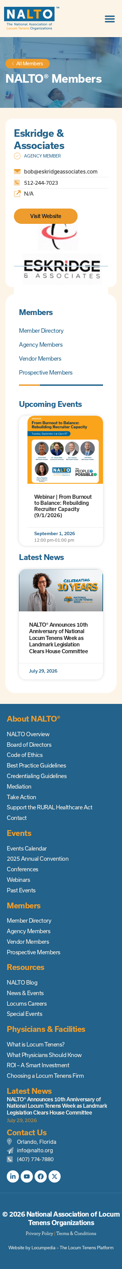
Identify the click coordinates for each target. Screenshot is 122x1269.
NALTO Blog (22, 982)
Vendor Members (40, 359)
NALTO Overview (28, 734)
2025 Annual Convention (37, 859)
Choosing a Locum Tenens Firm (45, 1076)
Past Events (21, 890)
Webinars (18, 880)
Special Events (24, 1014)
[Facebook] (41, 1176)
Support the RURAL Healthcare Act (49, 807)
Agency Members (40, 345)
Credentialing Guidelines (36, 776)
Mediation (19, 787)
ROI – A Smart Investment (38, 1065)
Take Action (21, 797)
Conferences (22, 869)
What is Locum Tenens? (35, 1044)
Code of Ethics (24, 755)
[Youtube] (27, 1176)
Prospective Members (46, 372)
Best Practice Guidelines (36, 765)
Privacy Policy (39, 1233)
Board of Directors (29, 745)
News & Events (25, 993)
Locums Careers (26, 1004)
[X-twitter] (54, 1176)
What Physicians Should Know (44, 1055)
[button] (110, 19)
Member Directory (41, 331)
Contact (17, 818)
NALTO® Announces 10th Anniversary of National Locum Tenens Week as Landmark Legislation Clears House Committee (58, 638)
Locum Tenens (82, 1248)
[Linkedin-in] (13, 1176)
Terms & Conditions (76, 1233)
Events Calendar (27, 848)
